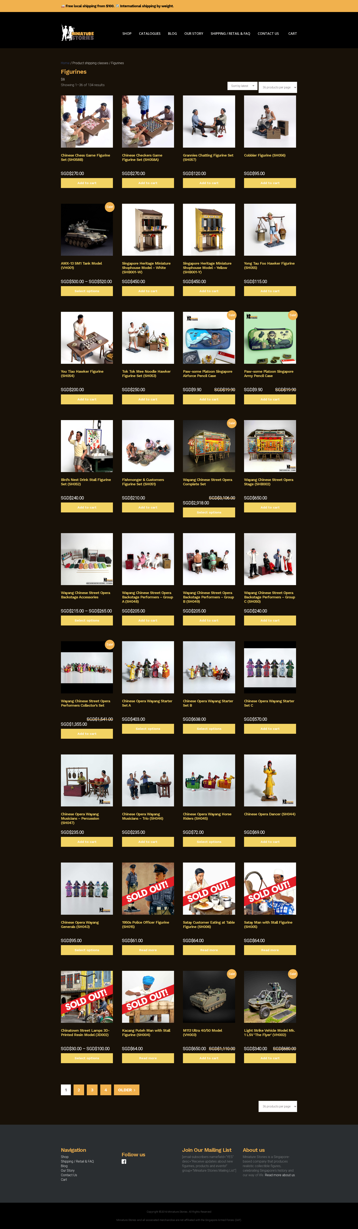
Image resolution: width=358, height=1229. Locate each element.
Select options (87, 291)
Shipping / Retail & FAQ (77, 1161)
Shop (65, 1157)
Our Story (68, 1170)
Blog (64, 1166)
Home (65, 63)
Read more (148, 950)
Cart (64, 1180)
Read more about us (280, 1175)
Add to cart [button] (87, 183)
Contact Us (69, 1175)
